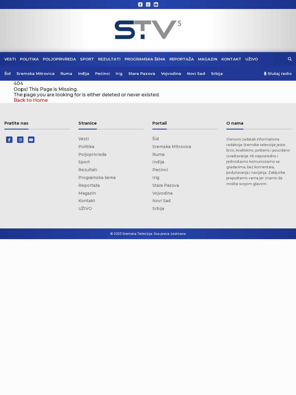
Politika (29, 59)
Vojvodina (171, 73)
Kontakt (231, 59)
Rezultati (109, 59)
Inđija (83, 73)
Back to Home (31, 100)
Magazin (207, 59)
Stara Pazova (141, 73)
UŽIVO (251, 59)
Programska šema (145, 59)
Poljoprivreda (59, 59)
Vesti (10, 59)
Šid (7, 73)
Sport (87, 59)
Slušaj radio (279, 73)
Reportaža (181, 59)
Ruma (66, 73)
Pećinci (102, 73)
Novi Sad (196, 73)
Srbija (217, 73)
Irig (119, 73)
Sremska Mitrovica (35, 73)
